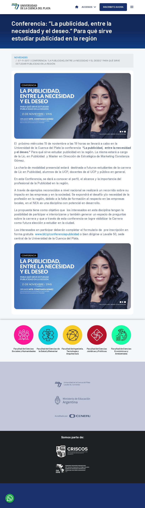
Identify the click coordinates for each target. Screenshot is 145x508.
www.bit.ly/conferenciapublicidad (57, 234)
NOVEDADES (21, 57)
